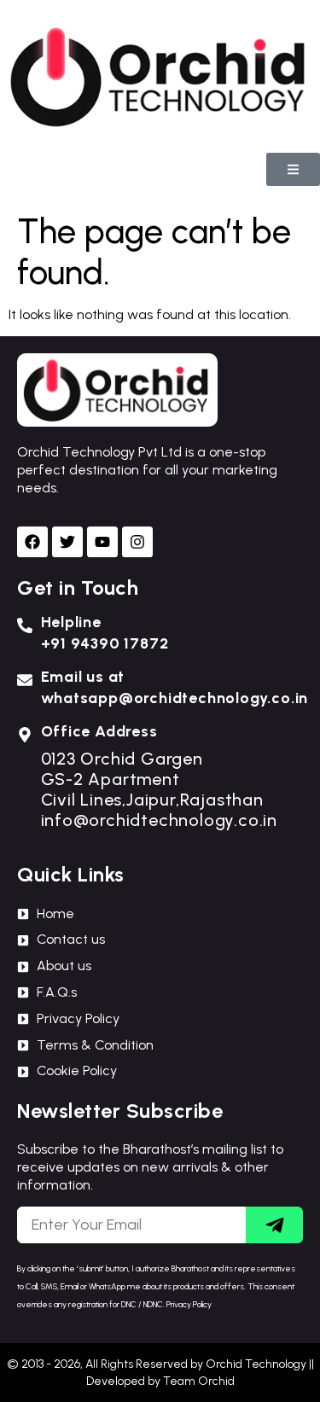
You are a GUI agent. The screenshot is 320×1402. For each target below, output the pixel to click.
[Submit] (274, 1225)
